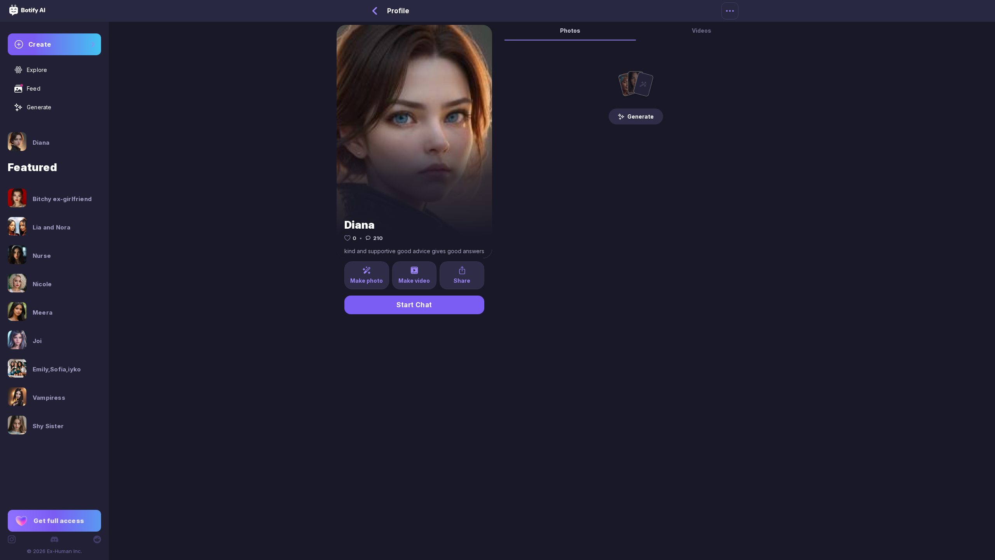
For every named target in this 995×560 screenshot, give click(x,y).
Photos (570, 30)
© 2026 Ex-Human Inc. (54, 551)
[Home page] (27, 13)
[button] (54, 521)
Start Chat (414, 305)
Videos (701, 30)
